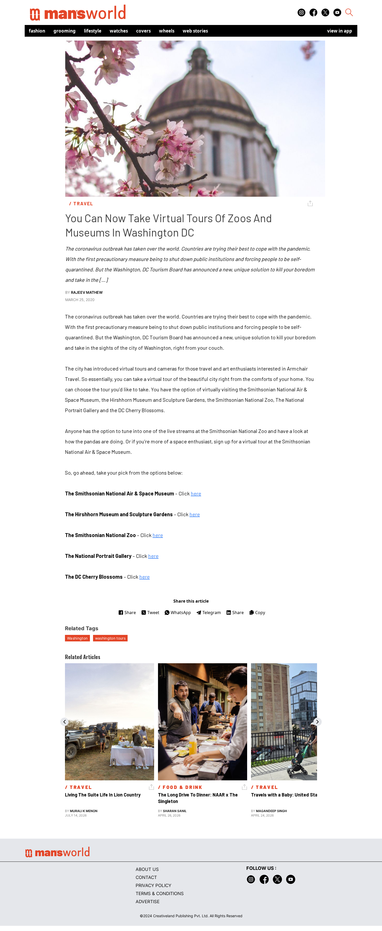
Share (130, 612)
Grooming (65, 31)
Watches (119, 31)
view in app (339, 31)
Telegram (211, 612)
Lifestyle (92, 31)
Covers (143, 31)
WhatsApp (181, 612)
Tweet (153, 612)
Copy (260, 612)
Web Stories (195, 31)
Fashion (37, 31)
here (196, 493)
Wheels (166, 31)
